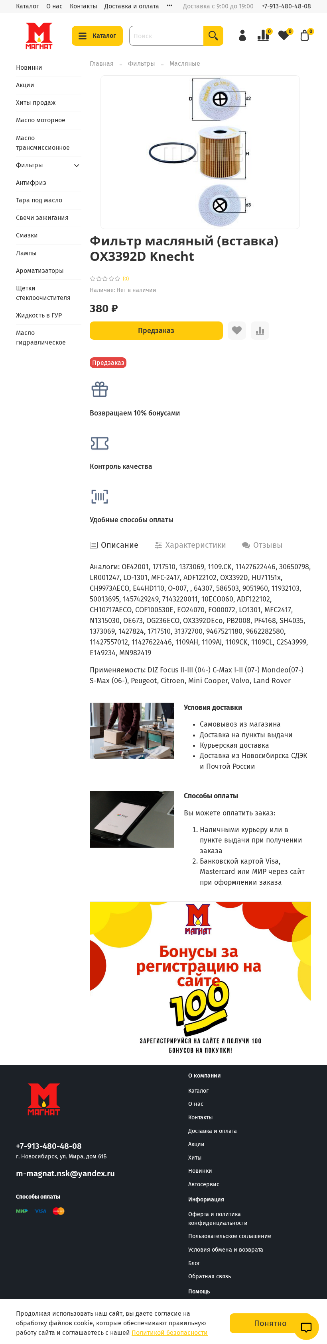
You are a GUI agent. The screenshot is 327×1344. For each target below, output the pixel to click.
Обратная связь (209, 1276)
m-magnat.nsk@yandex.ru (65, 1174)
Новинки (29, 67)
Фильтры (141, 63)
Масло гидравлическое (41, 337)
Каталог (27, 6)
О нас (54, 6)
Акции (25, 85)
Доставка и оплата (131, 6)
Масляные (184, 63)
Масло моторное (40, 120)
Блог (194, 1263)
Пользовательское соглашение (229, 1236)
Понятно (270, 1323)
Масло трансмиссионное (43, 142)
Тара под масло (39, 200)
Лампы (26, 253)
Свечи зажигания (42, 217)
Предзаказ (156, 330)
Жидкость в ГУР (39, 315)
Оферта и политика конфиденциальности (218, 1218)
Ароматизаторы (40, 270)
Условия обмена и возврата (225, 1249)
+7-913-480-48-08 (286, 6)
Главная (102, 63)
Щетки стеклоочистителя (43, 293)
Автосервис (203, 1184)
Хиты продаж (36, 102)
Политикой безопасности (170, 1332)
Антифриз (31, 182)
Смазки (27, 235)
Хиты (195, 1157)
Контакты (83, 6)
